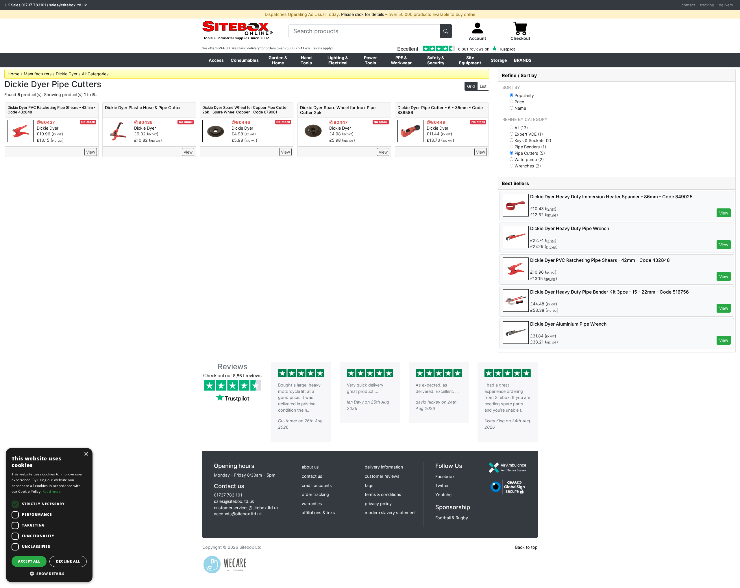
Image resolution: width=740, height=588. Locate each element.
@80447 (338, 122)
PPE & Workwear (401, 60)
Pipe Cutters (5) (529, 153)
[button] (49, 573)
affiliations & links (318, 512)
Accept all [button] (29, 561)
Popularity (523, 95)
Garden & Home (278, 60)
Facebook (445, 476)
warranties (312, 503)
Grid (471, 86)
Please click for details (362, 14)
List (483, 86)
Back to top (526, 547)
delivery (726, 5)
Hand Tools (306, 60)
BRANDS (522, 60)
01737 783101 (33, 5)
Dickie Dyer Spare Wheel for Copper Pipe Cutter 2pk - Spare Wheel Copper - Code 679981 (245, 109)
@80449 (436, 122)
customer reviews (382, 476)
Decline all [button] (68, 561)
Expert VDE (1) (528, 134)
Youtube (443, 494)
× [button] (86, 454)
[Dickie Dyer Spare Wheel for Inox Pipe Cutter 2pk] (313, 130)
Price (518, 102)
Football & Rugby (451, 517)
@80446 (241, 122)
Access (216, 60)
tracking (707, 5)
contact (688, 5)
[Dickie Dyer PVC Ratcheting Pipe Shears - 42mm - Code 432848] (21, 130)
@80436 (143, 122)
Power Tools (370, 60)
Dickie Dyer (47, 128)
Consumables (245, 60)
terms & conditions (383, 494)
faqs (369, 485)
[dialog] (49, 515)
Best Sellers (515, 183)
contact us (312, 476)
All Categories (95, 73)
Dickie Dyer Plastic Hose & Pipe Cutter (143, 107)
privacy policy (378, 503)
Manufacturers (38, 73)
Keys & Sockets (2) (532, 140)
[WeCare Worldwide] (224, 564)
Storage (499, 60)
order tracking (315, 494)
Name (519, 108)
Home (13, 73)
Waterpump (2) (528, 159)
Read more (51, 491)
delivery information (384, 466)
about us (310, 466)
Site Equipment (470, 60)
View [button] (723, 212)
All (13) (520, 128)
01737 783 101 (228, 494)
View (90, 152)
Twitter (442, 485)
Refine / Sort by (519, 75)
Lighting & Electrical (338, 60)
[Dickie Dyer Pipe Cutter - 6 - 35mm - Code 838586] (410, 130)
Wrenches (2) (527, 166)
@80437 (46, 122)
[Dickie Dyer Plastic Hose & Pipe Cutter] (118, 130)
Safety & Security (435, 60)
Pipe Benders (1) (529, 147)
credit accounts (317, 485)
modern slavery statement (390, 512)
